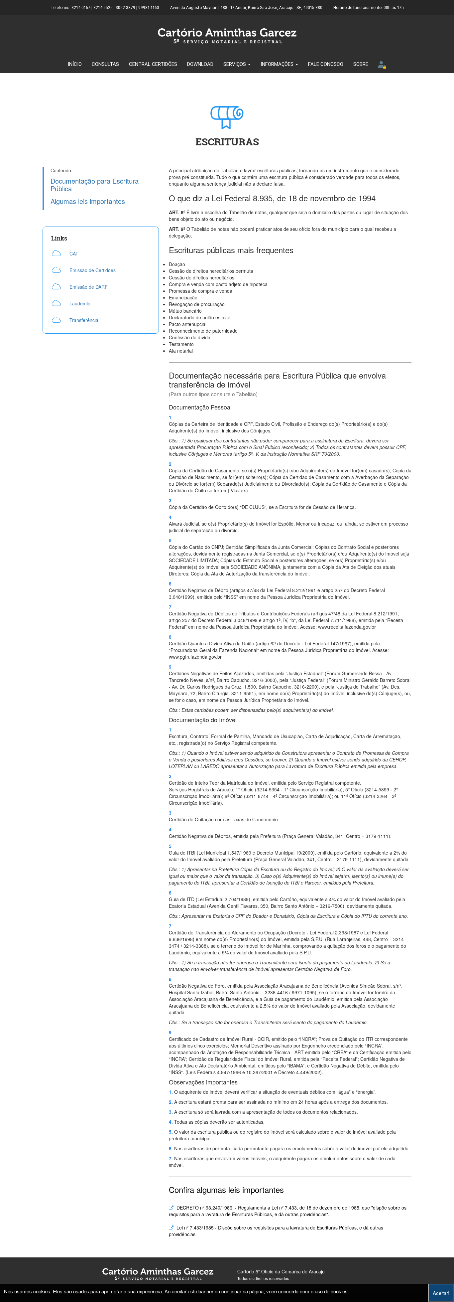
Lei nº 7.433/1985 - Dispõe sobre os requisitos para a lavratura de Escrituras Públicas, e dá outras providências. (276, 1230)
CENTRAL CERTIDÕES (153, 64)
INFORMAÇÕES (278, 64)
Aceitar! (441, 1292)
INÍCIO (75, 64)
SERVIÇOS (235, 64)
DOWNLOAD (200, 64)
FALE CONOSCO (325, 64)
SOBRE (360, 64)
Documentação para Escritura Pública (95, 185)
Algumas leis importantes (88, 201)
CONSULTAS (105, 64)
